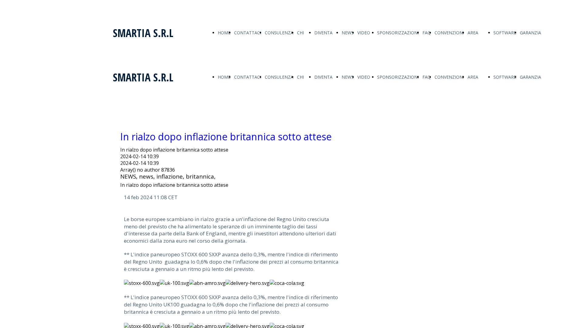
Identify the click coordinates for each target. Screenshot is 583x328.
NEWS (348, 33)
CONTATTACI (247, 33)
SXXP (215, 254)
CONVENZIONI (449, 33)
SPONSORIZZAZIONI (398, 33)
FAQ (426, 33)
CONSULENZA (279, 33)
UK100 (171, 304)
